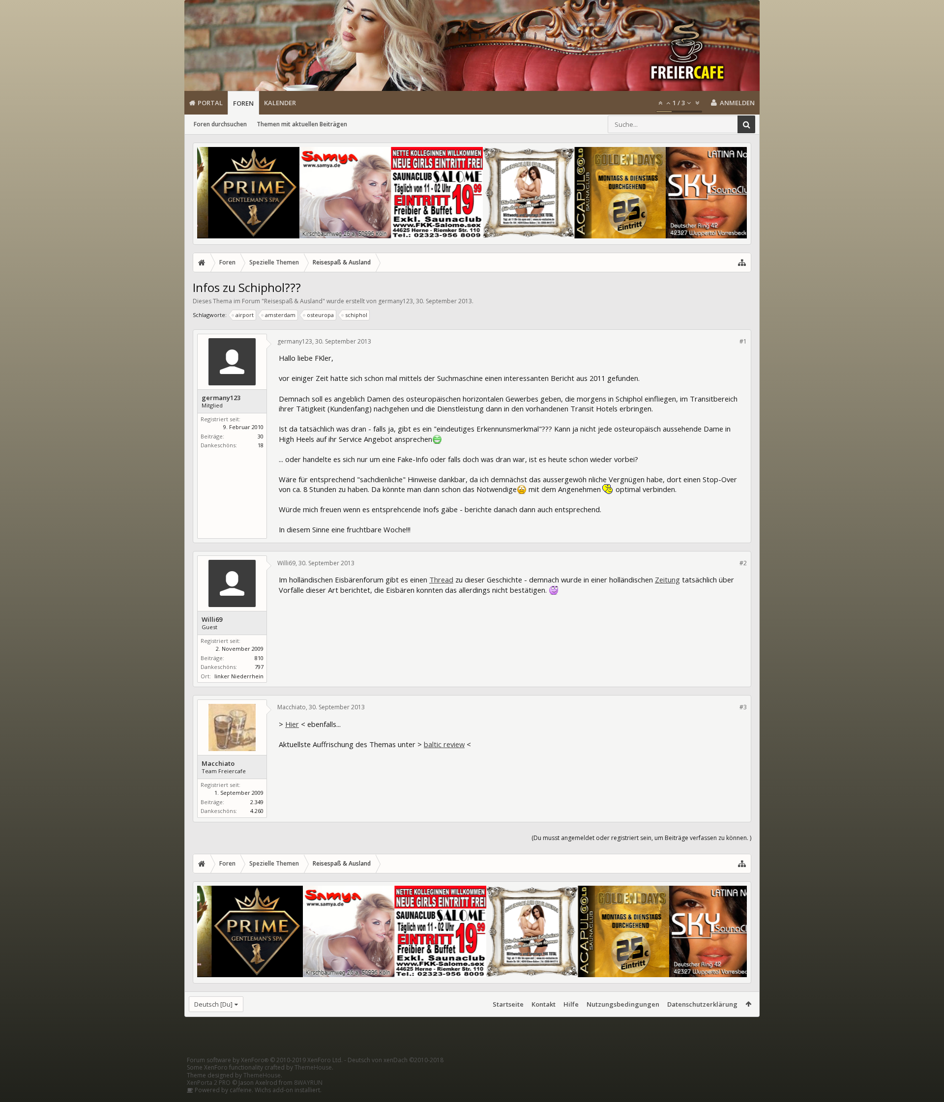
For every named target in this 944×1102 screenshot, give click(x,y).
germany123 (395, 301)
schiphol (356, 315)
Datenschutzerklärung (702, 1004)
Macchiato (218, 763)
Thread (441, 579)
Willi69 (212, 619)
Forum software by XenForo (265, 1060)
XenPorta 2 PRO (209, 1082)
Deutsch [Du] (213, 1004)
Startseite (508, 1004)
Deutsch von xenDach (395, 1060)
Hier (292, 724)
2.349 (257, 802)
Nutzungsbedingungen (623, 1004)
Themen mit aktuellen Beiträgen (302, 124)
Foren (243, 103)
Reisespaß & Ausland (293, 301)
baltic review (444, 744)
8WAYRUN (308, 1082)
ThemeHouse (313, 1067)
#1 (743, 341)
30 (261, 436)
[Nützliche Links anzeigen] (742, 262)
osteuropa (320, 315)
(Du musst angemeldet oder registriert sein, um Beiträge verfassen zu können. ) (641, 838)
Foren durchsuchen (220, 124)
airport (245, 315)
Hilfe (571, 1004)
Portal (210, 102)
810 (259, 658)
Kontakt (543, 1004)
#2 (743, 563)
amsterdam (280, 315)
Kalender (280, 102)
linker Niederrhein (239, 676)
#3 (743, 707)
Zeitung (667, 579)
